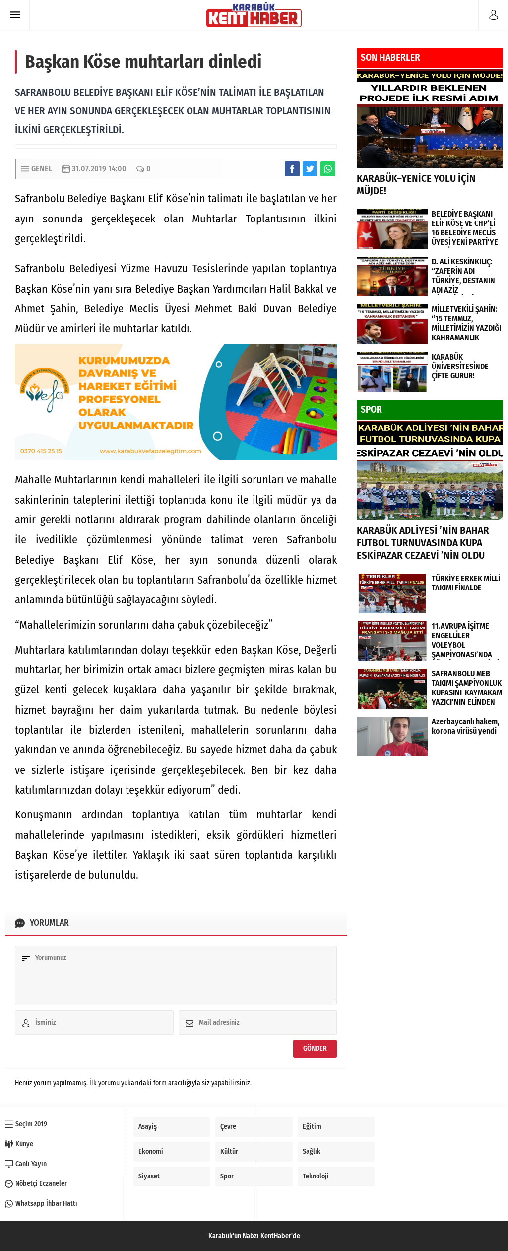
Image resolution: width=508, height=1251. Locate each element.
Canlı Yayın (31, 1164)
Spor (227, 1176)
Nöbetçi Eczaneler (41, 1183)
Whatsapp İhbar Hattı (46, 1203)
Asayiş (147, 1126)
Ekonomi (150, 1151)
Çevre (228, 1126)
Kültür (229, 1151)
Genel (41, 168)
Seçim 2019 (31, 1124)
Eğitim (312, 1126)
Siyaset (149, 1176)
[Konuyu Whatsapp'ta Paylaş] (327, 168)
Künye (24, 1144)
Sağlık (311, 1151)
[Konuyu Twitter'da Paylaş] (310, 168)
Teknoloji (316, 1176)
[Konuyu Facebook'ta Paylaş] (292, 168)
